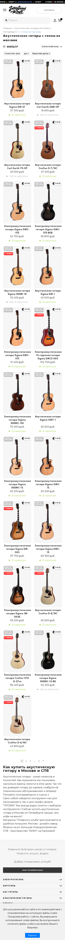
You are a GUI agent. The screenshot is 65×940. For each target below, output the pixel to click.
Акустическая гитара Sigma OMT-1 (48, 418)
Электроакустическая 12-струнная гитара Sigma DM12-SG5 (48, 355)
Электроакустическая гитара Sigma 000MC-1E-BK (48, 678)
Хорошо (32, 935)
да (25, 53)
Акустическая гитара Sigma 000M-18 (17, 292)
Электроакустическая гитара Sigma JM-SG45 (17, 613)
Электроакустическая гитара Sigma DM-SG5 (17, 549)
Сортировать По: (50, 47)
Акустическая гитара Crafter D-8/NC (48, 612)
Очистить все (12, 53)
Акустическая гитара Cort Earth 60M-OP (48, 105)
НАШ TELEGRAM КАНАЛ (32, 870)
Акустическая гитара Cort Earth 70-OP (17, 166)
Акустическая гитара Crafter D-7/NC (48, 166)
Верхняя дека (40, 53)
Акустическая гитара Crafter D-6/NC (17, 741)
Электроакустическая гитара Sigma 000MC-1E (17, 484)
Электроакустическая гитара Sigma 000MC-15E (17, 420)
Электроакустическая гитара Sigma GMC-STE (17, 229)
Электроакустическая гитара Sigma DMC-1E (48, 549)
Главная (7, 28)
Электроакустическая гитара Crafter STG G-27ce (17, 678)
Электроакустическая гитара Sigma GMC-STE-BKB (48, 229)
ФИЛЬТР (12, 46)
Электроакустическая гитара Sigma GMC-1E (48, 484)
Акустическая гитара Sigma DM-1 (48, 292)
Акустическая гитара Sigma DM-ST (17, 105)
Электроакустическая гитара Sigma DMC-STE (17, 355)
